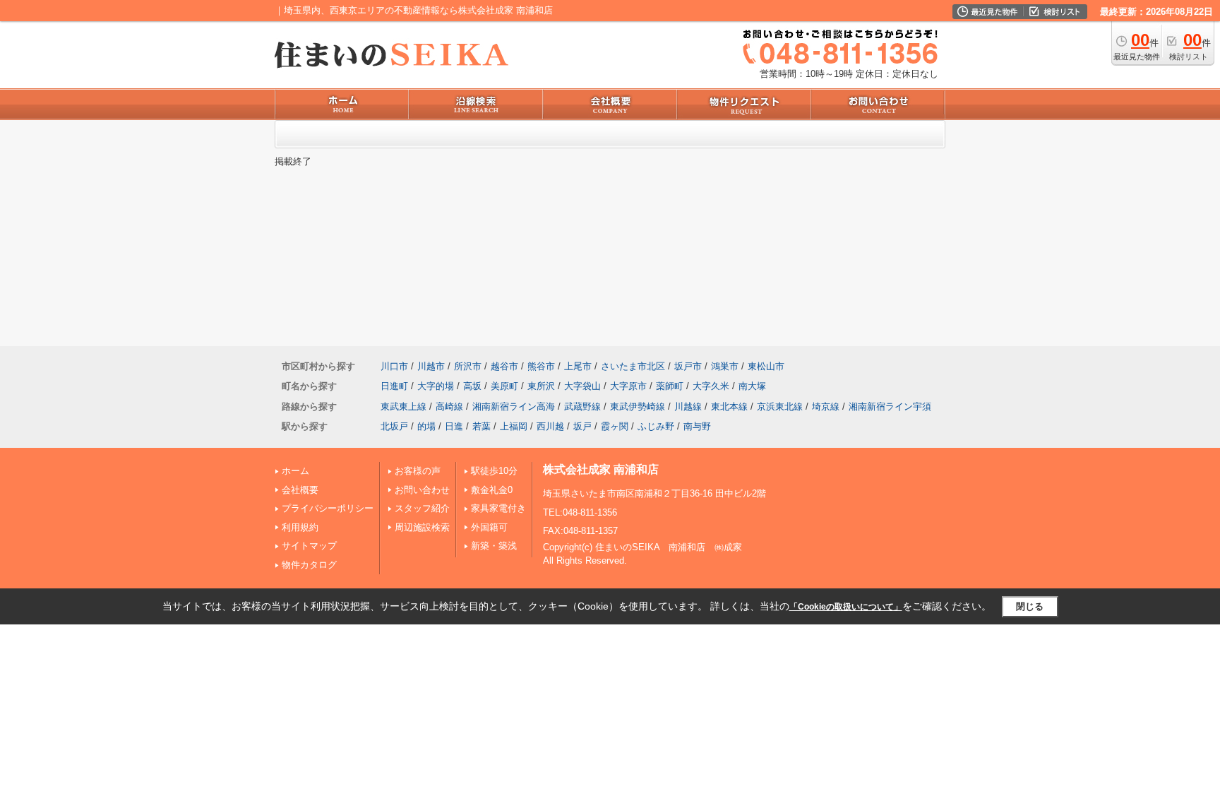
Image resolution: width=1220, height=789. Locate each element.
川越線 (688, 406)
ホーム (295, 470)
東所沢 (541, 386)
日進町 (394, 386)
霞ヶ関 (614, 426)
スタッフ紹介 (422, 508)
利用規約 (300, 527)
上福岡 (513, 426)
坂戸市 (688, 366)
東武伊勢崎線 (637, 406)
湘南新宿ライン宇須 (890, 406)
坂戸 (582, 426)
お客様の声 (418, 470)
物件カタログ (309, 564)
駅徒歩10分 (494, 470)
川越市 (431, 366)
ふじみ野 (656, 426)
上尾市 (578, 366)
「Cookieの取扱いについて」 (845, 607)
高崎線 (449, 406)
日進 (454, 426)
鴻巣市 (724, 366)
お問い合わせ (422, 490)
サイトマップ (309, 545)
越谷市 (504, 366)
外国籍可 (489, 527)
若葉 (481, 426)
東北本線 (729, 406)
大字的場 (435, 386)
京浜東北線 (780, 406)
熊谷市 (541, 366)
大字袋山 (582, 386)
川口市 (394, 366)
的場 (426, 426)
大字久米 (711, 386)
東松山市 (766, 366)
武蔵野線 (582, 406)
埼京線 (825, 406)
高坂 (472, 386)
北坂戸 (394, 426)
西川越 (550, 426)
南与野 (697, 426)
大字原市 (628, 386)
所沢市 (468, 366)
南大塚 (752, 386)
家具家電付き (498, 508)
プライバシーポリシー (327, 508)
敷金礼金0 (492, 490)
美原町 (504, 386)
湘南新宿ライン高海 (513, 406)
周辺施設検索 (422, 527)
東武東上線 (403, 406)
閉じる (1029, 606)
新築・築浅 (494, 545)
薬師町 (669, 386)
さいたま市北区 (633, 366)
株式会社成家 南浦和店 (601, 469)
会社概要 (300, 490)
